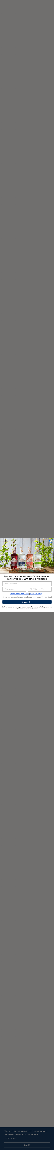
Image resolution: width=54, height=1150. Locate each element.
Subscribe (27, 602)
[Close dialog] (51, 540)
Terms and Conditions (19, 594)
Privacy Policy (36, 594)
